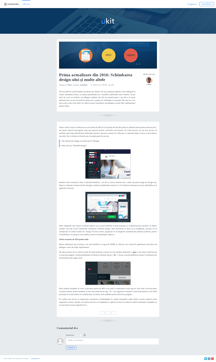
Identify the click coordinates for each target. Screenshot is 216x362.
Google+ (212, 358)
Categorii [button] (13, 4)
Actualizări (83, 85)
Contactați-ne (35, 358)
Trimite (71, 348)
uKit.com (26, 4)
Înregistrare (192, 4)
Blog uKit (108, 21)
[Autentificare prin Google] (84, 335)
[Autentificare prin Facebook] (80, 335)
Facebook (209, 358)
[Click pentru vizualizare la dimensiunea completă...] (108, 164)
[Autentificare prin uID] (76, 335)
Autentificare (207, 4)
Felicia (69, 85)
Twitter (205, 358)
